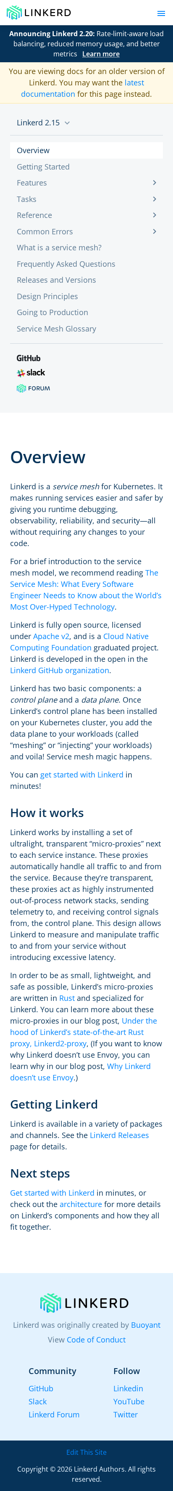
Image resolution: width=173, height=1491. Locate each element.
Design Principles (47, 296)
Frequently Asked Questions (66, 264)
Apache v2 (51, 636)
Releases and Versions (56, 280)
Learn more (101, 53)
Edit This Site (86, 1452)
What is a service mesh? (59, 247)
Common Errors (45, 231)
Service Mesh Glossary (56, 329)
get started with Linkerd (81, 774)
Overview (33, 150)
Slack (38, 1401)
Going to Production (52, 312)
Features (32, 183)
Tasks (27, 199)
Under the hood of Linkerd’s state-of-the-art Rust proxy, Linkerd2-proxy (83, 1032)
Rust (67, 998)
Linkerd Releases (119, 1135)
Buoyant (145, 1325)
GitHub (41, 1388)
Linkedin (128, 1388)
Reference (34, 215)
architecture (81, 1204)
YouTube (128, 1401)
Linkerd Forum (54, 1414)
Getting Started (43, 167)
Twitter (125, 1414)
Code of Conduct (96, 1339)
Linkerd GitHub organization (59, 670)
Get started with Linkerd (52, 1193)
